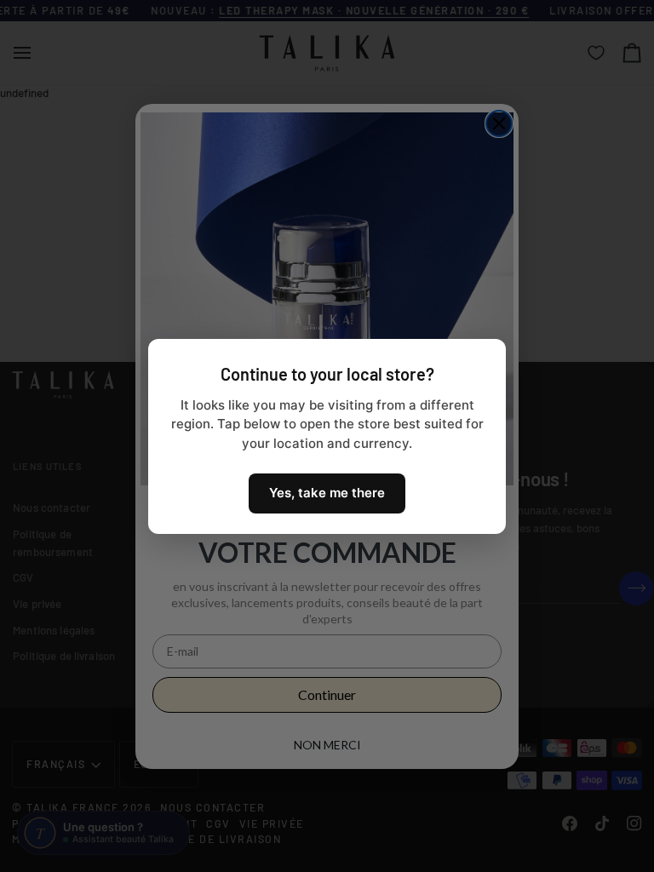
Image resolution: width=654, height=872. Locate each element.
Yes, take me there (327, 493)
